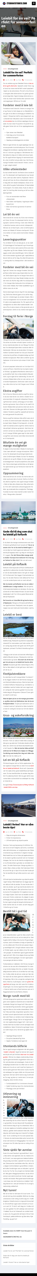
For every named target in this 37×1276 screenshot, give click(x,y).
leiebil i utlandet (9, 1052)
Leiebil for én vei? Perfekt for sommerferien (17, 74)
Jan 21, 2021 (9, 80)
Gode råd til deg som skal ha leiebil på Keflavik (17, 533)
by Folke (18, 80)
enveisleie (8, 121)
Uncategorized (13, 69)
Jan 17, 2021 (9, 539)
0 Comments (28, 80)
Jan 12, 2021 (9, 832)
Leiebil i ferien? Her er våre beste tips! (16, 1262)
